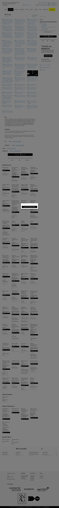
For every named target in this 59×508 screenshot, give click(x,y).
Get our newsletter (29, 207)
